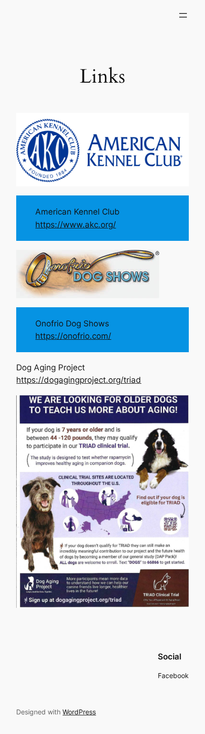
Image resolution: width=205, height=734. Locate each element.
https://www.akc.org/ (75, 224)
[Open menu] (183, 15)
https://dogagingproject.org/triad (78, 380)
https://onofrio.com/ (73, 336)
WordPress (79, 712)
